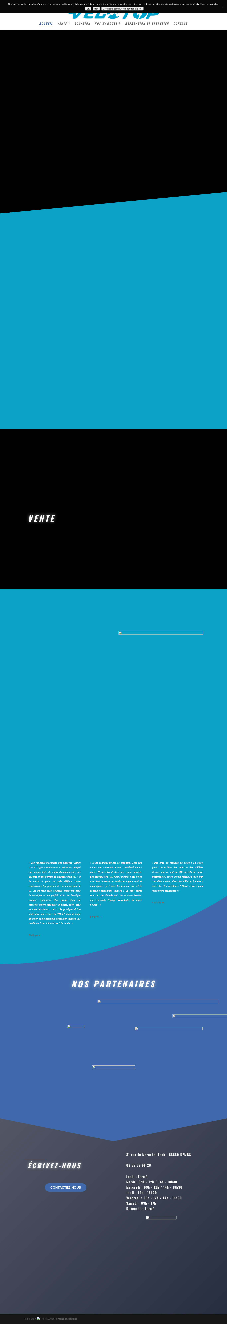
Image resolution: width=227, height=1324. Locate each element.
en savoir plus (149, 128)
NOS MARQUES (106, 23)
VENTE (62, 23)
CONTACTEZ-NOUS (65, 1187)
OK (88, 8)
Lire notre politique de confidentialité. (122, 8)
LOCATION (82, 23)
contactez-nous (179, 320)
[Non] (223, 6)
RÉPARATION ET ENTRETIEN (147, 23)
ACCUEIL (46, 23)
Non (96, 8)
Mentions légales (67, 1318)
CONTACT (180, 23)
